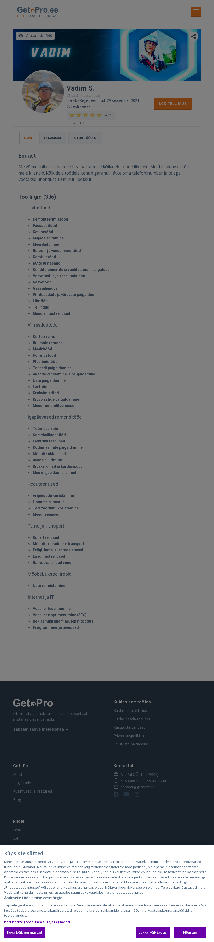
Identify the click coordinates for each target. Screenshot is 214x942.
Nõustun (190, 932)
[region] (107, 893)
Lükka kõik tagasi (153, 932)
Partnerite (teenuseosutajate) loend (37, 921)
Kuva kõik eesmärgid (24, 932)
